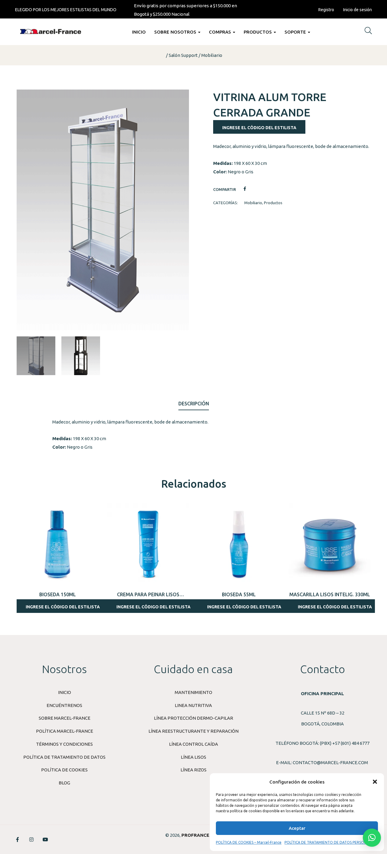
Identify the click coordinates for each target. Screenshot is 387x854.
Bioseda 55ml (239, 594)
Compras (220, 31)
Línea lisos (193, 757)
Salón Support (183, 55)
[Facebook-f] (17, 839)
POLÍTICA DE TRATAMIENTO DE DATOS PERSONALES (330, 842)
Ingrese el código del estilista (259, 127)
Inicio (139, 31)
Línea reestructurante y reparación (193, 731)
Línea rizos (193, 769)
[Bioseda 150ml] (57, 544)
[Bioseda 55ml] (239, 544)
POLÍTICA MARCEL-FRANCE (64, 731)
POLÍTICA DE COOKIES (64, 769)
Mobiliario (211, 55)
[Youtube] (45, 839)
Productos (258, 31)
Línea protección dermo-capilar (193, 718)
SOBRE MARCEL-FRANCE (64, 718)
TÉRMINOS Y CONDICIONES (64, 744)
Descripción (193, 403)
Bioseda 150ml (57, 594)
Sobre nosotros (175, 31)
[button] (375, 782)
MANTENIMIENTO (193, 692)
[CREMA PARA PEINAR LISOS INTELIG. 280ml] (148, 544)
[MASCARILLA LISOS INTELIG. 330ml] (329, 544)
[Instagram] (31, 839)
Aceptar (297, 828)
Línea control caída (193, 744)
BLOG (64, 782)
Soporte (296, 31)
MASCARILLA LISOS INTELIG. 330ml (329, 594)
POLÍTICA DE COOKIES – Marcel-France (248, 842)
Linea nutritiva (193, 705)
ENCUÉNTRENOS (64, 705)
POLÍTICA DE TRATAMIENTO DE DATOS (64, 757)
